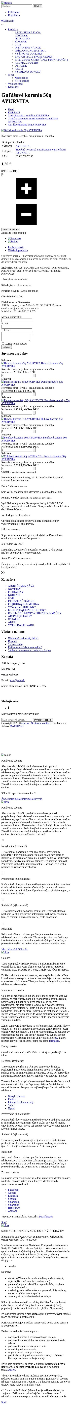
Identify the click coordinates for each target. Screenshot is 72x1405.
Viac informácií (9, 949)
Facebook (13, 1189)
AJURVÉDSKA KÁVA (28, 32)
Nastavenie (36, 798)
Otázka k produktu (18, 250)
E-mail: (5, 323)
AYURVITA (23, 145)
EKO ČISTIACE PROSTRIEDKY (34, 56)
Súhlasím (23, 949)
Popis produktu (16, 247)
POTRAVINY (22, 38)
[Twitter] (13, 241)
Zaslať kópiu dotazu (16, 343)
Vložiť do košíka (11, 229)
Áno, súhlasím (9, 798)
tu (56, 1037)
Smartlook (13, 1201)
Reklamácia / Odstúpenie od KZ (25, 647)
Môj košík (7, 20)
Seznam (12, 1198)
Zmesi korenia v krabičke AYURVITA (28, 115)
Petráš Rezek (46, 1216)
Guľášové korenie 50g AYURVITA (27, 124)
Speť (4, 1222)
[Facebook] (14, 238)
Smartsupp (13, 1204)
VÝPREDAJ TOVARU (28, 71)
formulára (54, 1040)
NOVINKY (21, 35)
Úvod (11, 109)
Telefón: (5, 330)
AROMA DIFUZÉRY (27, 62)
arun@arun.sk (17, 680)
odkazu (11, 1369)
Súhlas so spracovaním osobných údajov (29, 650)
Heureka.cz (14, 1207)
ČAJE (18, 44)
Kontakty (13, 86)
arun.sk (25, 723)
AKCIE (19, 68)
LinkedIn (13, 1195)
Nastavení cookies (40, 723)
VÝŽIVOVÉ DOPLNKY (29, 53)
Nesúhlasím (23, 798)
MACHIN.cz (17, 726)
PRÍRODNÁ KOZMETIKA (30, 50)
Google (12, 1192)
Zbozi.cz (12, 1210)
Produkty (13, 29)
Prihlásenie (14, 12)
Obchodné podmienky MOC (23, 638)
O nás (11, 74)
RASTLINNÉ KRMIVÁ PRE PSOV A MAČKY (41, 59)
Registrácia (14, 15)
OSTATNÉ (21, 65)
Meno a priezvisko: (11, 317)
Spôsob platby (15, 644)
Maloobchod (21, 77)
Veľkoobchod (22, 80)
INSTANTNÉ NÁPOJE (28, 47)
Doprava (12, 641)
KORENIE (21, 41)
